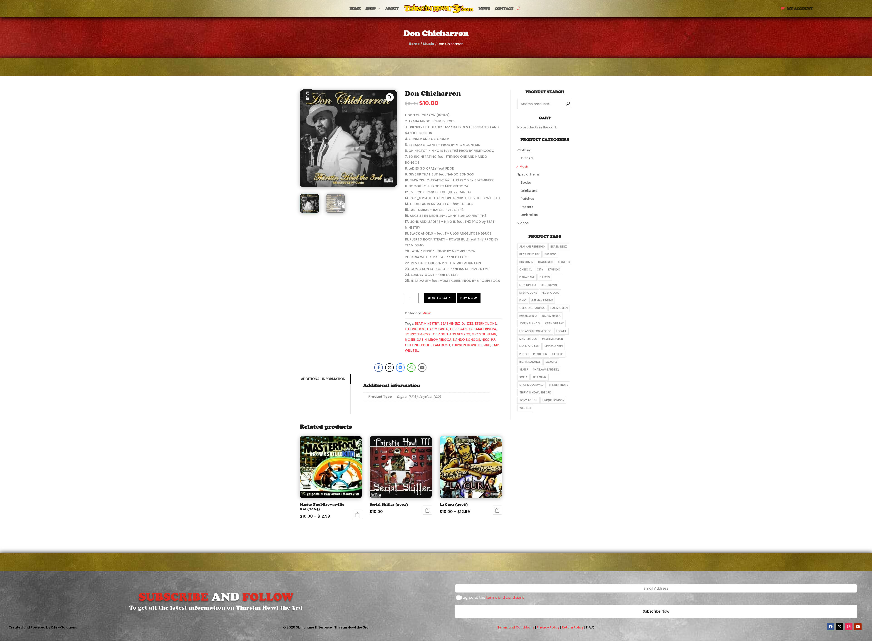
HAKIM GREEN (437, 329)
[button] (390, 97)
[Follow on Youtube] (858, 626)
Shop (370, 8)
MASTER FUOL (528, 339)
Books (526, 182)
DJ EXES (467, 323)
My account (800, 9)
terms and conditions (505, 597)
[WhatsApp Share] (411, 367)
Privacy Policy (548, 627)
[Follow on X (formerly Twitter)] (839, 626)
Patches (527, 198)
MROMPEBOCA (439, 339)
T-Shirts (527, 158)
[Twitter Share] (389, 367)
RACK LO (557, 354)
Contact (504, 8)
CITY (540, 269)
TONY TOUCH (528, 400)
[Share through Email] (422, 367)
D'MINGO (554, 269)
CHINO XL (525, 269)
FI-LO (522, 300)
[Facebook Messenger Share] (400, 367)
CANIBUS (564, 262)
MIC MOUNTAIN (484, 334)
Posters (527, 207)
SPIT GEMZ (540, 377)
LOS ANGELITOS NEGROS (450, 334)
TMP (495, 345)
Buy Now (468, 297)
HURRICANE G (461, 329)
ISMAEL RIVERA (484, 329)
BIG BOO (550, 254)
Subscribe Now (656, 611)
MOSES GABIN (416, 339)
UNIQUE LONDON (553, 400)
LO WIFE (561, 331)
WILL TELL (412, 350)
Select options (357, 514)
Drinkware (529, 190)
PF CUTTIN (540, 354)
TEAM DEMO (440, 345)
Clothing (524, 150)
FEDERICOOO (415, 329)
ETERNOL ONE (485, 323)
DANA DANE (527, 277)
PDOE (425, 345)
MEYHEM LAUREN (552, 339)
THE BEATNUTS (558, 385)
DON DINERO (527, 285)
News (484, 8)
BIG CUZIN (526, 262)
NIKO (486, 339)
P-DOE (523, 354)
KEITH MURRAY (554, 323)
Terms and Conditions (515, 627)
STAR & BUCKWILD (531, 385)
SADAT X (551, 362)
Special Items (528, 174)
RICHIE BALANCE (529, 362)
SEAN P (523, 369)
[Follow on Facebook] (830, 626)
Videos (523, 223)
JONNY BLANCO (417, 334)
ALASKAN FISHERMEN (532, 246)
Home (354, 8)
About (392, 8)
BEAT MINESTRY (427, 323)
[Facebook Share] (378, 367)
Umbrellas (529, 215)
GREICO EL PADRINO (532, 308)
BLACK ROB (545, 262)
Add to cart (440, 297)
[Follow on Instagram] (848, 626)
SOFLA (523, 377)
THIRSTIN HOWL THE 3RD (471, 345)
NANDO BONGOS (466, 339)
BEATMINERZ (450, 323)
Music (428, 43)
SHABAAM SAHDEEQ (546, 369)
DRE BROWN (549, 285)
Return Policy (573, 627)
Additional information (323, 378)
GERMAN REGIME (542, 300)
